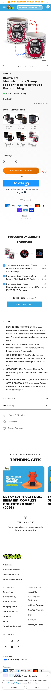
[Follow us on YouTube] (12, 647)
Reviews (32, 619)
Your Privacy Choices (17, 659)
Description (9, 399)
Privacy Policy (9, 596)
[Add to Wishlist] (45, 171)
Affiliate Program (36, 605)
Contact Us (8, 592)
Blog (30, 615)
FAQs (5, 621)
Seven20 (7, 73)
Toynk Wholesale (11, 574)
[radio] (9, 121)
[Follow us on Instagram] (18, 641)
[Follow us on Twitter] (12, 641)
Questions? (13, 421)
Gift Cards (7, 565)
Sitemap (7, 616)
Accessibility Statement (33, 598)
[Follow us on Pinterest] (6, 647)
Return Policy (9, 601)
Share (24, 215)
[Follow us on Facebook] (6, 641)
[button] (46, 7)
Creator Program (36, 610)
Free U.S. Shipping (16, 415)
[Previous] (4, 66)
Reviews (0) (8, 406)
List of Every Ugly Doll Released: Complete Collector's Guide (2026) (22, 502)
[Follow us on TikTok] (18, 647)
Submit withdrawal (12, 626)
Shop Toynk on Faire (12, 579)
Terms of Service (10, 611)
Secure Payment (15, 428)
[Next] (47, 66)
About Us (32, 592)
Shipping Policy (10, 606)
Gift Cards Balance (11, 569)
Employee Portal (35, 624)
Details (6, 322)
